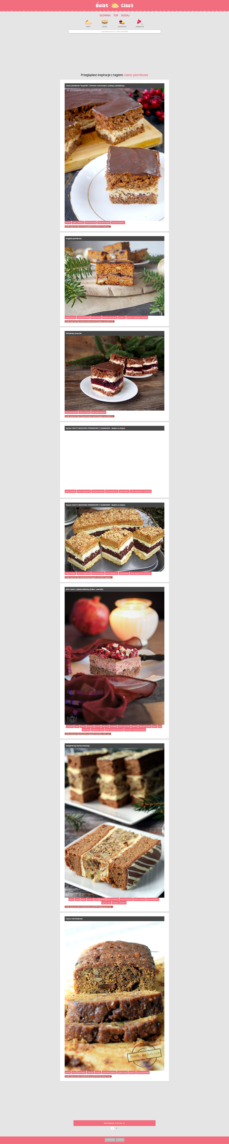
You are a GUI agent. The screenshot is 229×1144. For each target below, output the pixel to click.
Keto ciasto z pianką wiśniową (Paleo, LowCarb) (84, 589)
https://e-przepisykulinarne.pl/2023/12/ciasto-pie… (93, 227)
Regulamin (110, 1140)
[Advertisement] (114, 52)
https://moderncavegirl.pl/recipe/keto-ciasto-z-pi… (94, 734)
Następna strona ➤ (114, 1123)
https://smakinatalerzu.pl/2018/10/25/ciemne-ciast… (94, 1076)
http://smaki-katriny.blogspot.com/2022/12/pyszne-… (94, 577)
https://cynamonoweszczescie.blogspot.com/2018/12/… (95, 416)
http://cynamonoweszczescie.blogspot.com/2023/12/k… (95, 321)
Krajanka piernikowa (73, 238)
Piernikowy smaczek (73, 333)
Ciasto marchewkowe (74, 919)
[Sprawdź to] (115, 15)
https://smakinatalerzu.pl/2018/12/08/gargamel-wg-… (94, 907)
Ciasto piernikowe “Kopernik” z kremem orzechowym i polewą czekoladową (95, 85)
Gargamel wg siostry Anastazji (77, 746)
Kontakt (120, 1140)
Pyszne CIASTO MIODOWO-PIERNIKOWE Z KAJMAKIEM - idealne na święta (95, 428)
